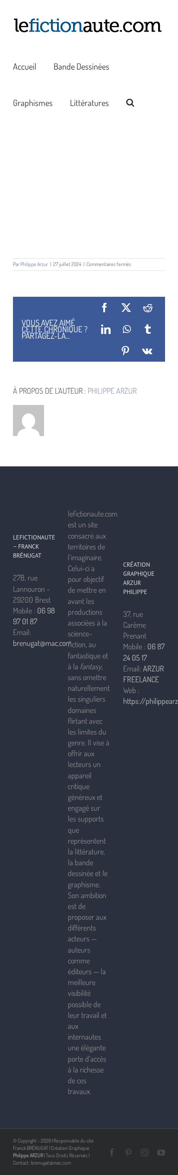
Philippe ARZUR (28, 1155)
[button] (130, 101)
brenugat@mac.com (42, 643)
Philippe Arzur (34, 264)
